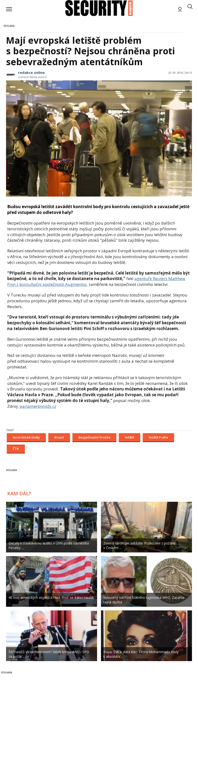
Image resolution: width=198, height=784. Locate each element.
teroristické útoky (26, 437)
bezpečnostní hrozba (94, 437)
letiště (129, 437)
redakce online (31, 72)
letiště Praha (158, 437)
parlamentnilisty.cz (38, 406)
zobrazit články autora (32, 77)
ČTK (16, 448)
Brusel (59, 437)
